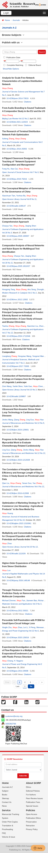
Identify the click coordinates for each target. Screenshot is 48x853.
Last (17, 686)
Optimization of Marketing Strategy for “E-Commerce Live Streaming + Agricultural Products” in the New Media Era (23, 506)
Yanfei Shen (18, 386)
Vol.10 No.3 (32, 390)
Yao (37, 483)
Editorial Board (35, 65)
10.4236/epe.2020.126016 (18, 637)
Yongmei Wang (38, 356)
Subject (5, 791)
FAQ (4, 833)
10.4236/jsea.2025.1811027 (18, 266)
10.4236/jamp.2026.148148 (18, 580)
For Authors (31, 795)
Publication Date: (13, 57)
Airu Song (31, 289)
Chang (7, 661)
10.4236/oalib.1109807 (16, 396)
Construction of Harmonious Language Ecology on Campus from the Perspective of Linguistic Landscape (23, 379)
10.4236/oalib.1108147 (16, 206)
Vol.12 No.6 (34, 631)
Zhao (7, 543)
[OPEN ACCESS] (40, 4)
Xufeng (8, 139)
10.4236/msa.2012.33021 (17, 610)
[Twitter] (3, 702)
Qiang (19, 420)
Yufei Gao (28, 386)
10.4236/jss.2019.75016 (17, 179)
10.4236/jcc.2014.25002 (17, 149)
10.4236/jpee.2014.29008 (17, 671)
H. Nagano (18, 661)
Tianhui (8, 326)
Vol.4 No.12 (39, 486)
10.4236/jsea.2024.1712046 (18, 336)
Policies (30, 810)
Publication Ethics (33, 818)
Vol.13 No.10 (19, 520)
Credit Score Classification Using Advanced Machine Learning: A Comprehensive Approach (19, 218)
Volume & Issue (8, 837)
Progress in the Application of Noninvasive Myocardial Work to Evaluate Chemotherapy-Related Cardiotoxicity (23, 442)
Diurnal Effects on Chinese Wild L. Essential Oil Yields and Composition (22, 349)
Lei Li (25, 627)
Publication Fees (33, 802)
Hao (39, 420)
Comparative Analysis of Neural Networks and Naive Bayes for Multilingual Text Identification (23, 248)
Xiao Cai (14, 169)
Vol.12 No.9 (39, 423)
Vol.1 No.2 (32, 293)
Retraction (30, 825)
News (4, 806)
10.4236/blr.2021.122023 (17, 122)
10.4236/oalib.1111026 (16, 553)
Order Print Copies (10, 822)
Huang (7, 513)
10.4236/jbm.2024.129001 (18, 430)
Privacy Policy (32, 829)
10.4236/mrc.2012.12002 (17, 299)
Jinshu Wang (7, 420)
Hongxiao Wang (24, 356)
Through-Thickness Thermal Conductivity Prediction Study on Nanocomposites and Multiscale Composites (23, 593)
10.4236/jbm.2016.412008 (18, 493)
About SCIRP (33, 783)
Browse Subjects (12, 35)
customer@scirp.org (13, 716)
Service (6, 810)
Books (4, 795)
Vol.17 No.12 (7, 333)
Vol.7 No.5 (34, 172)
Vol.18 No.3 (7, 233)
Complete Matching (15, 65)
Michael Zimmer (9, 600)
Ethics (28, 787)
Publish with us (11, 42)
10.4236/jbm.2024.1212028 (18, 460)
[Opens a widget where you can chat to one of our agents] (38, 848)
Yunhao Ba (20, 196)
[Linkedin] (26, 702)
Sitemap (5, 798)
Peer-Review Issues (34, 798)
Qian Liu (5, 483)
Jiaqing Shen (30, 226)
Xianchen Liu (32, 326)
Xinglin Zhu (7, 627)
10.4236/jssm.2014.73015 (18, 98)
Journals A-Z (7, 787)
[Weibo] (37, 702)
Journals (16, 20)
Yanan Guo (26, 483)
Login (6, 13)
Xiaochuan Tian (8, 196)
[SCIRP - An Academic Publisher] (18, 4)
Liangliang (9, 356)
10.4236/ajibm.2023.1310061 (19, 523)
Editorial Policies (33, 791)
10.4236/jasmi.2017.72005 (18, 366)
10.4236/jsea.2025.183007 (18, 236)
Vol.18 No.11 (7, 263)
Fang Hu (5, 169)
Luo (6, 570)
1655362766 (10, 724)
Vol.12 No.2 (24, 118)
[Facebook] (15, 702)
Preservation (31, 822)
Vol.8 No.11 (32, 199)
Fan (21, 600)
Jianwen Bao (31, 600)
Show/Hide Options (11, 69)
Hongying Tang (8, 289)
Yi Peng (32, 627)
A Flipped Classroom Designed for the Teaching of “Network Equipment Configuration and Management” (21, 161)
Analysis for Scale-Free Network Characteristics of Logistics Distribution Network (22, 81)
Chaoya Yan (7, 226)
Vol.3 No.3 (37, 604)
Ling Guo (30, 420)
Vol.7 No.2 (20, 363)
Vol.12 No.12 (39, 453)
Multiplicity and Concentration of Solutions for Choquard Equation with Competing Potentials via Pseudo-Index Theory (23, 536)
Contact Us (6, 802)
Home (7, 20)
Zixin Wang (6, 386)
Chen (38, 386)
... (36, 682)
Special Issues (32, 806)
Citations (27, 102)
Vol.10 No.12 (32, 547)
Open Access (31, 814)
